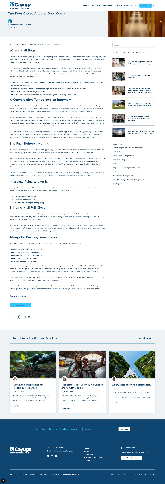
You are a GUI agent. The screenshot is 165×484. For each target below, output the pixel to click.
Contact (87, 460)
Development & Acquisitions (123, 156)
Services (95, 5)
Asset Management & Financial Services (127, 148)
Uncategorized (118, 184)
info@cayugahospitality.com (63, 451)
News (114, 172)
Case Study (116, 152)
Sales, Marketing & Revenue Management (128, 180)
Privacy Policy (110, 475)
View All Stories (145, 338)
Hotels (114, 164)
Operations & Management (122, 176)
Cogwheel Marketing (71, 474)
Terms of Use (122, 475)
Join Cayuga (131, 458)
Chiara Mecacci (119, 389)
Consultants (107, 5)
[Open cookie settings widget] (3, 480)
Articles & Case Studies (124, 5)
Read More (16, 406)
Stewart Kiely (20, 392)
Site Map (152, 475)
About (85, 5)
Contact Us (146, 5)
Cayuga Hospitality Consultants (21, 24)
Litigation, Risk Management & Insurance (127, 168)
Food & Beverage (119, 160)
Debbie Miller (69, 392)
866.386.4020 (58, 448)
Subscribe (124, 429)
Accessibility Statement (138, 475)
